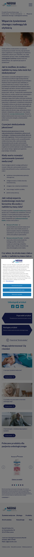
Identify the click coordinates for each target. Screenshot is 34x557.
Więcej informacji (10, 281)
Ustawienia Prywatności (17, 285)
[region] (17, 278)
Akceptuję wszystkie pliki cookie (17, 290)
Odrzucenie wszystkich (17, 294)
